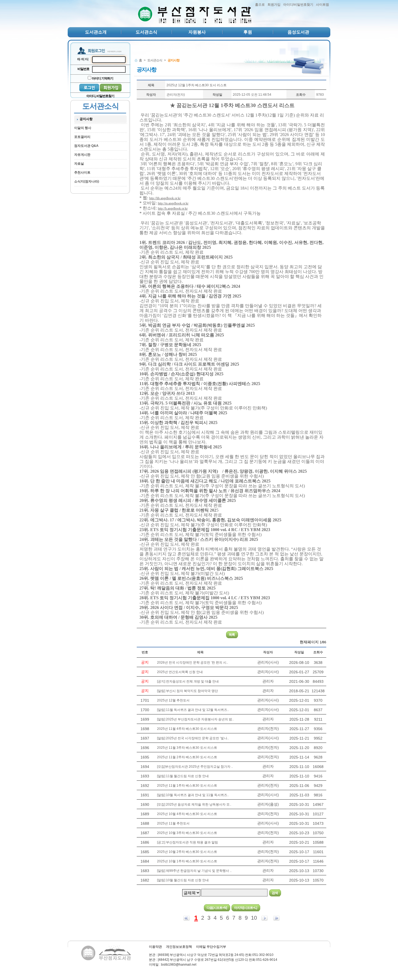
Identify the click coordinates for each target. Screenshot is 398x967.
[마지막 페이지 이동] (276, 918)
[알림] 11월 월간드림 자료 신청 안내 (183, 776)
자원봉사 (197, 32)
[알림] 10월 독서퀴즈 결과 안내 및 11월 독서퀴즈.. (193, 795)
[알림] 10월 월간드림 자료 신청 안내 (183, 880)
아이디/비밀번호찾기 (298, 4)
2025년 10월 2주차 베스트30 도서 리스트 (187, 852)
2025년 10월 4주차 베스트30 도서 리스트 (187, 814)
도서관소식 (146, 32)
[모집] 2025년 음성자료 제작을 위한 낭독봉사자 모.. (194, 804)
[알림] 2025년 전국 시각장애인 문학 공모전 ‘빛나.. (193, 738)
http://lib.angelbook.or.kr (165, 198)
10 (254, 918)
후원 (247, 32)
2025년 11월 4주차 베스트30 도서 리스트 (187, 729)
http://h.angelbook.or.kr (173, 208)
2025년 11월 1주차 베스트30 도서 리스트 (187, 785)
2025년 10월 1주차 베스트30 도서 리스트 (187, 861)
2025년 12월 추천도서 (173, 700)
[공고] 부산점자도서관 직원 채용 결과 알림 (187, 842)
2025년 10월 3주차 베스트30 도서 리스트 (187, 833)
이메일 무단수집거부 (211, 947)
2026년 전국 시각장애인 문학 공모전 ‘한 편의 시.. (192, 662)
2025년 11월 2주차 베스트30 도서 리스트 (187, 757)
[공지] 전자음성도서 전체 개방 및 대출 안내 (188, 681)
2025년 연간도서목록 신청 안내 (180, 672)
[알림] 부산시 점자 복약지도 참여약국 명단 (187, 691)
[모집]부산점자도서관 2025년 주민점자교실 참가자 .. (195, 767)
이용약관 (155, 947)
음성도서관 (298, 32)
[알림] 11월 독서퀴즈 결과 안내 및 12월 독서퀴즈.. (193, 710)
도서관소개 (96, 32)
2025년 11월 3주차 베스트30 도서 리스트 (187, 748)
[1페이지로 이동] (186, 918)
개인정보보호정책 (179, 947)
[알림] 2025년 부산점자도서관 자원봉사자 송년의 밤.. (195, 719)
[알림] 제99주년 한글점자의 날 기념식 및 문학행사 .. (194, 871)
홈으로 (260, 4)
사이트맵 (322, 4)
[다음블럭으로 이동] (264, 918)
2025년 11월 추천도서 (173, 823)
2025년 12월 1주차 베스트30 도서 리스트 (197, 85)
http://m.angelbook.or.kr (173, 203)
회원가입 (273, 4)
